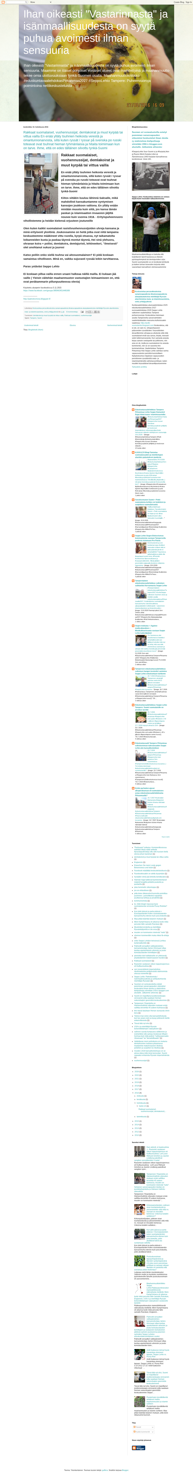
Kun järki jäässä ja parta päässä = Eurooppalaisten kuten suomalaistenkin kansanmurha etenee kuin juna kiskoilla (150, 913)
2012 (137, 1132)
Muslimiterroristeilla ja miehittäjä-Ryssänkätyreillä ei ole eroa (147, 928)
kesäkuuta (141, 1099)
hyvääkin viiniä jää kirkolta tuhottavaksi (150, 877)
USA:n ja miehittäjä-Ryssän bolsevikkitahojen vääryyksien (146, 1028)
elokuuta (140, 1096)
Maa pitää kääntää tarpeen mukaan (148, 919)
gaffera (105, 1470)
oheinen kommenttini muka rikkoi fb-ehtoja (151, 935)
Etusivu (73, 325)
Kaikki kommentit (142, 1432)
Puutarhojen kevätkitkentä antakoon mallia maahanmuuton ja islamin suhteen (157, 1400)
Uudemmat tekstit (31, 325)
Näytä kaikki (166, 837)
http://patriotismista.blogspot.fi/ (37, 299)
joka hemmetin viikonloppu (145, 887)
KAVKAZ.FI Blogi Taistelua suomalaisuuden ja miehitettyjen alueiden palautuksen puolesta (149, 454)
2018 (137, 1086)
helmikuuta (141, 1103)
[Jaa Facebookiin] (95, 311)
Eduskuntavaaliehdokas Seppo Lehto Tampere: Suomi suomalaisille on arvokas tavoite (151, 707)
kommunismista (140, 901)
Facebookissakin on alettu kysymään (149, 874)
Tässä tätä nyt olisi (141, 1023)
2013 (137, 1128)
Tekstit (138, 1427)
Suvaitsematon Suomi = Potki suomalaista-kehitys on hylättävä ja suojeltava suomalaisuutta (150, 502)
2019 (137, 1082)
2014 (137, 1125)
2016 (137, 1093)
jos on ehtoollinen (141, 890)
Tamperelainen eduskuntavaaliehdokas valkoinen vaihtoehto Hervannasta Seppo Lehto (151, 583)
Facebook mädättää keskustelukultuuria (150, 871)
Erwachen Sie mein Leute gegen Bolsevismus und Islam (147, 866)
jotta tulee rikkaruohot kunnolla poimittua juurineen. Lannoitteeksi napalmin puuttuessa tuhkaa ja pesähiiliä (150, 895)
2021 (137, 1079)
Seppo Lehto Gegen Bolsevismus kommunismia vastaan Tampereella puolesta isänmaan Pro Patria (150, 538)
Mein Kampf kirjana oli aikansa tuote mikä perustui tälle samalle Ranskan (151, 923)
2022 (137, 1075)
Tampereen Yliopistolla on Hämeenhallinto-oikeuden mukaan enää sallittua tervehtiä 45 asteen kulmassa (150, 1005)
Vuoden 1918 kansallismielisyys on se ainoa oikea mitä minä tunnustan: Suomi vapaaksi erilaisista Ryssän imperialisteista (151, 1053)
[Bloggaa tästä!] (89, 311)
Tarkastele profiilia (139, 367)
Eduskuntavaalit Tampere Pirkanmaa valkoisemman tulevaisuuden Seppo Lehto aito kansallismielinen (151, 745)
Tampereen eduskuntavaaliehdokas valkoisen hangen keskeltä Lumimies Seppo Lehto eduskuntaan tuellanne (151, 671)
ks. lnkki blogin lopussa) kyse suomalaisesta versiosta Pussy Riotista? (150, 905)
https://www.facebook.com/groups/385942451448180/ (46, 290)
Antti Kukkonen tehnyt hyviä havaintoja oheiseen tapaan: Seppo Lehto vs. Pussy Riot (158, 1353)
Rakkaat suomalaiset (72, 315)
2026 (137, 1072)
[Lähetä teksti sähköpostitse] (82, 312)
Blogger (125, 1470)
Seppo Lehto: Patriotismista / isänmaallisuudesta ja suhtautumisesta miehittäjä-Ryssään (150, 979)
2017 (137, 1089)
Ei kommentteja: (72, 312)
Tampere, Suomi (36, 318)
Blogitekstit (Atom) (35, 330)
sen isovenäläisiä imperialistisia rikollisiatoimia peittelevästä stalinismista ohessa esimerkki (150, 971)
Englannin (138, 862)
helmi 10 (143, 1106)
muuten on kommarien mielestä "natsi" (150, 932)
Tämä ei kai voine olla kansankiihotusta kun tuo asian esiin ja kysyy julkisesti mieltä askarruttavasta (151, 1018)
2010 (137, 1135)
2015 (137, 1121)
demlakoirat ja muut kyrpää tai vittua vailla (48, 315)
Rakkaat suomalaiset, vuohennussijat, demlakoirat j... (152, 1110)
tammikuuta (142, 1117)
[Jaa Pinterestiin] (98, 311)
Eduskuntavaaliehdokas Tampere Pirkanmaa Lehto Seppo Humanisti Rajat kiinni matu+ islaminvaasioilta (150, 412)
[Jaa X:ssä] (92, 311)
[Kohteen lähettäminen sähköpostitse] (87, 311)
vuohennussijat (86, 315)
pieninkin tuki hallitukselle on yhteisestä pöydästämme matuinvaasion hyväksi (150, 957)
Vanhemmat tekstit (114, 325)
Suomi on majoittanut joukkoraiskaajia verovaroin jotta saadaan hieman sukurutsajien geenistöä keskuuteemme (150, 998)
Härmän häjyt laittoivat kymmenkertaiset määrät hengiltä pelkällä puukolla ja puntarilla (150, 882)
